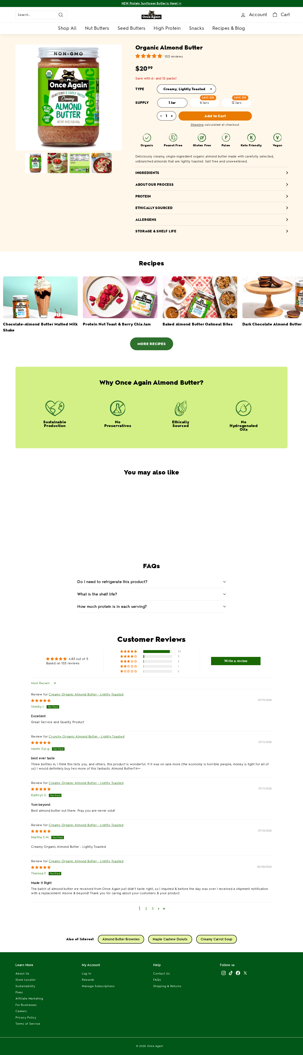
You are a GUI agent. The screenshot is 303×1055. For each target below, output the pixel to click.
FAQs (157, 980)
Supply (142, 103)
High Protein (167, 28)
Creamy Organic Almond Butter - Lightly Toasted (86, 694)
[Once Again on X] (245, 973)
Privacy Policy (25, 1017)
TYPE (139, 89)
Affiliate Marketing (29, 998)
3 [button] (153, 909)
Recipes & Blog (228, 28)
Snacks (196, 28)
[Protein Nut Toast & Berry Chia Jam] (120, 297)
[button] (141, 535)
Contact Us (161, 973)
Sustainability (25, 986)
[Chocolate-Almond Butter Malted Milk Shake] (40, 297)
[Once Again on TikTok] (231, 973)
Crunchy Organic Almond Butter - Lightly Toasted (86, 736)
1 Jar (172, 103)
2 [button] (146, 909)
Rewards (88, 980)
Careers (21, 1011)
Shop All (67, 28)
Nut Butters (97, 28)
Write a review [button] (236, 661)
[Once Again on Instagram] (223, 973)
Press (19, 992)
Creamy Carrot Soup (217, 939)
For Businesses (26, 1005)
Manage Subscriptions (98, 986)
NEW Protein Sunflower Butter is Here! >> (152, 3)
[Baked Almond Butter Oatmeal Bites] (200, 297)
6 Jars (204, 103)
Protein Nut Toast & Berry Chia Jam (117, 324)
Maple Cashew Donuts (170, 939)
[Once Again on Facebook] (238, 973)
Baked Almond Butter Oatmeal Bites (198, 324)
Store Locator (25, 980)
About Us (22, 973)
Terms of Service (27, 1023)
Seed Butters (131, 28)
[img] (41, 701)
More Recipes (151, 344)
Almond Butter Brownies (121, 939)
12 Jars (237, 103)
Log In (86, 973)
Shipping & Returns (167, 986)
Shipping (197, 125)
